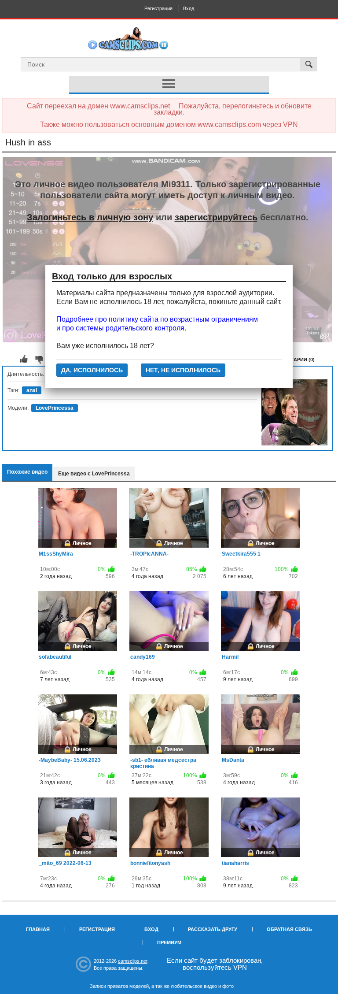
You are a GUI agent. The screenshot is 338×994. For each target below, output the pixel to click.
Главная (38, 929)
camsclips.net (132, 961)
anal (31, 390)
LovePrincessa (54, 408)
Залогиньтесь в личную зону (90, 217)
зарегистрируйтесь (216, 217)
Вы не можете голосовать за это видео (23, 359)
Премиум (169, 942)
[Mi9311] (294, 412)
